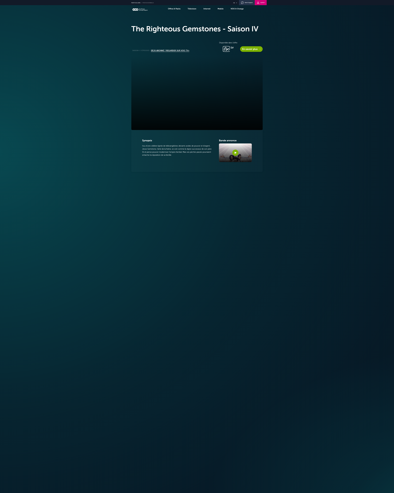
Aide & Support (249, 2)
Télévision (192, 9)
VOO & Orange (237, 9)
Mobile (220, 9)
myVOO (262, 2)
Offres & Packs (174, 9)
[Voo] (140, 9)
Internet (206, 9)
